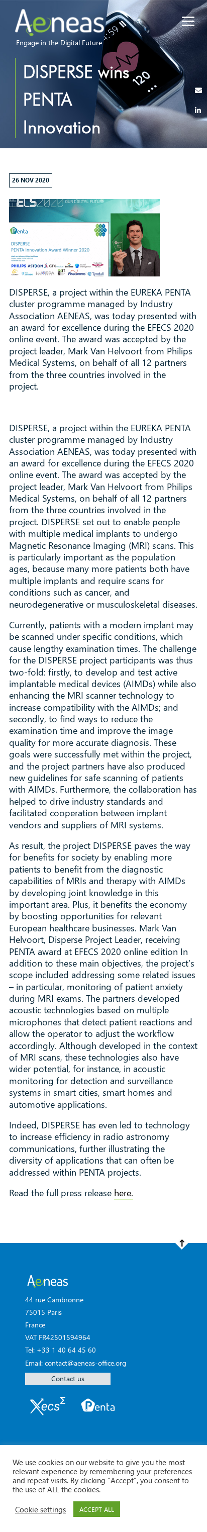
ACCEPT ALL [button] (96, 1509)
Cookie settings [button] (40, 1509)
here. (123, 1193)
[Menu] (188, 21)
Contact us (67, 1378)
